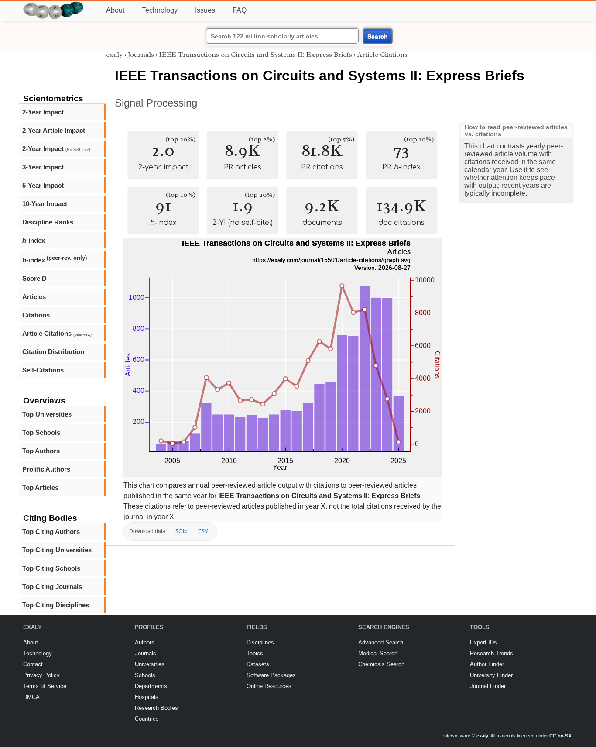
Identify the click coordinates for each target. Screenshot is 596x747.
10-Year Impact (44, 203)
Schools (145, 675)
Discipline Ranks (47, 222)
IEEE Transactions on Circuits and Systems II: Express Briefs (255, 54)
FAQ (240, 10)
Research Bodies (156, 708)
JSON (180, 531)
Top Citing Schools (51, 568)
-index (33, 240)
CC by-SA (560, 735)
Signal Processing (156, 103)
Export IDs (483, 642)
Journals (141, 54)
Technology (160, 10)
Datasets (258, 664)
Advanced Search (380, 642)
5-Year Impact (43, 185)
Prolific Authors (46, 469)
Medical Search (377, 653)
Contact (33, 664)
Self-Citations (43, 370)
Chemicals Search (381, 664)
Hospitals (146, 697)
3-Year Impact (43, 167)
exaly (114, 54)
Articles (34, 296)
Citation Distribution (53, 351)
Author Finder (487, 664)
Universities (149, 664)
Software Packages (271, 675)
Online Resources (269, 686)
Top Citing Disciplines (55, 605)
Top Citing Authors (51, 531)
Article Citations (57, 333)
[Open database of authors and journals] (54, 5)
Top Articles (40, 487)
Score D (34, 278)
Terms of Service (44, 686)
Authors (144, 642)
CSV (203, 531)
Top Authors (41, 450)
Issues (205, 10)
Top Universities (47, 414)
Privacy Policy (41, 675)
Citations (36, 315)
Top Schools (41, 432)
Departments (151, 686)
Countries (147, 719)
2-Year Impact (43, 112)
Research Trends (491, 653)
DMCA (31, 697)
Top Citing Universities (57, 550)
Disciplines (260, 642)
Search (377, 36)
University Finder (491, 675)
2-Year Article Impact (53, 130)
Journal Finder (488, 686)
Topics (255, 653)
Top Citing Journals (52, 586)
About (115, 10)
